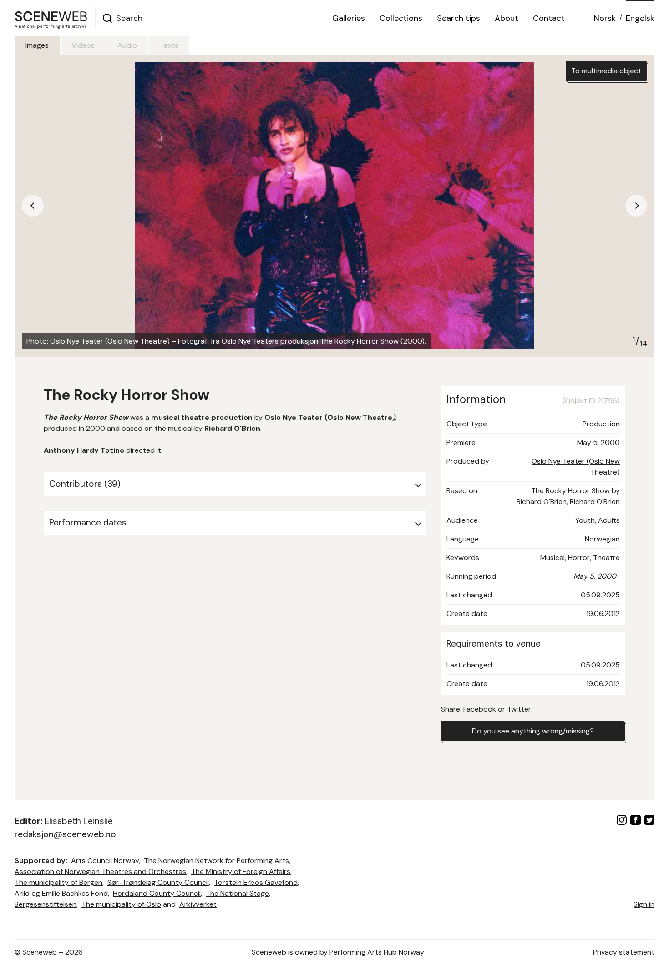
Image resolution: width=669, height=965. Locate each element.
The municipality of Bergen (58, 882)
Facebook (479, 709)
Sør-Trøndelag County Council (158, 882)
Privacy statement (623, 952)
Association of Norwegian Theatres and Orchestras (100, 871)
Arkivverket (198, 904)
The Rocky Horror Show (570, 490)
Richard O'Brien (542, 501)
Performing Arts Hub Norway (376, 952)
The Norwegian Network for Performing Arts (216, 860)
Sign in (644, 904)
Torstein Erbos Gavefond (256, 882)
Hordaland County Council (157, 893)
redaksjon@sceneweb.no (65, 834)
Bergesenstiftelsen (45, 904)
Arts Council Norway (105, 860)
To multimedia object (606, 71)
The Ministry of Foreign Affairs (240, 871)
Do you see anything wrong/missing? (533, 731)
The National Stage (237, 893)
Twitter (519, 709)
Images (37, 45)
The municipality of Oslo (121, 904)
